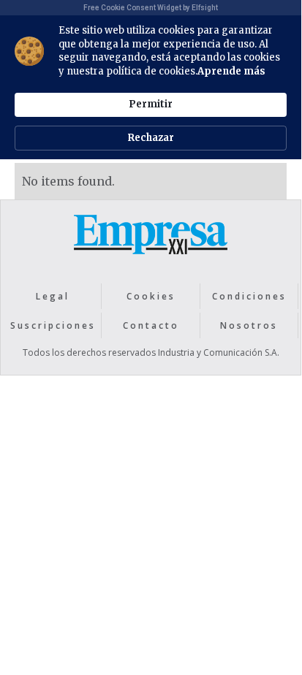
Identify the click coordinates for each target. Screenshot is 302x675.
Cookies (151, 296)
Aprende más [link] (231, 71)
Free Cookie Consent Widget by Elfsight (150, 8)
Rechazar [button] (151, 137)
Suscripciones (53, 325)
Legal (52, 296)
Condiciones (249, 296)
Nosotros (249, 325)
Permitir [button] (151, 104)
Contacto (151, 325)
